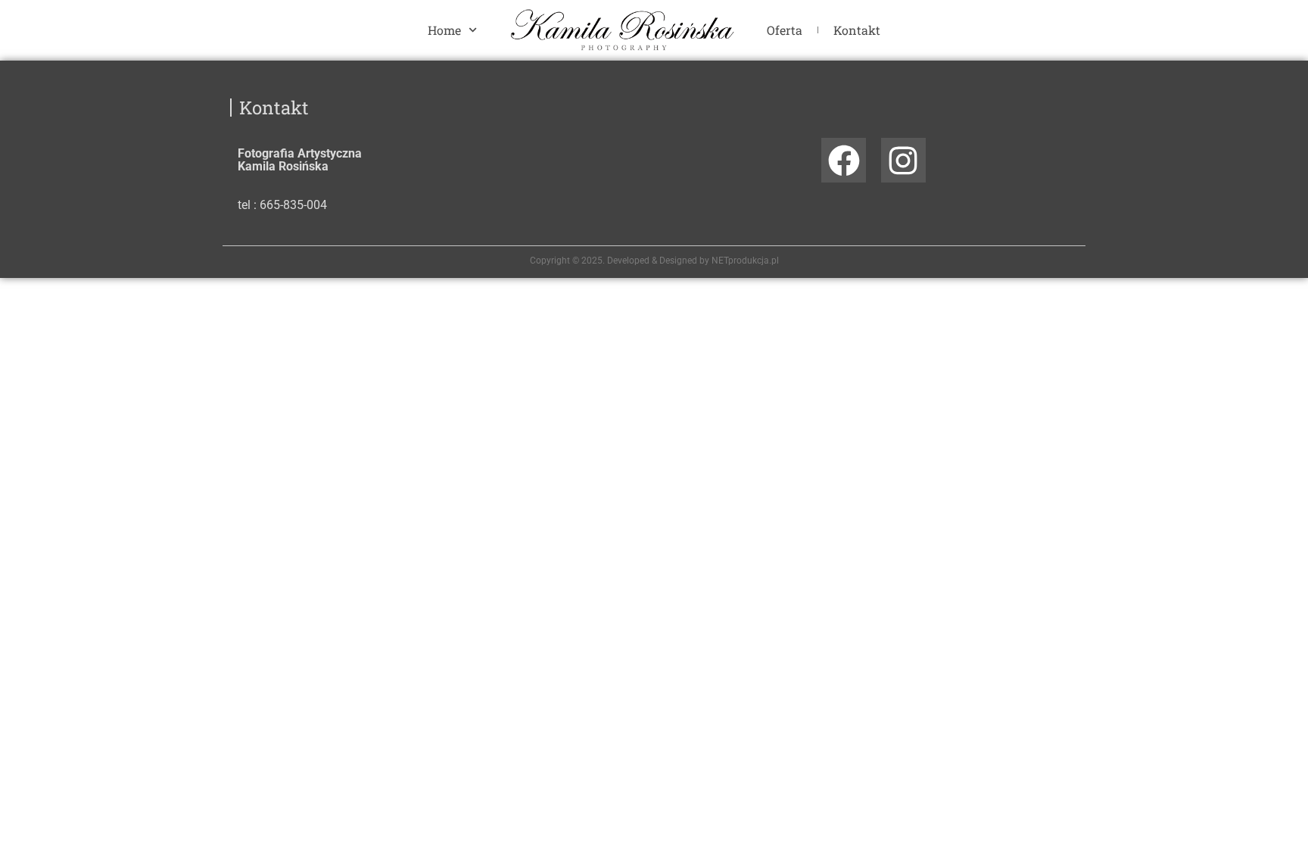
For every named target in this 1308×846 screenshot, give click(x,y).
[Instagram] (903, 160)
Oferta (784, 30)
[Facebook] (843, 160)
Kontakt (856, 30)
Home (444, 30)
